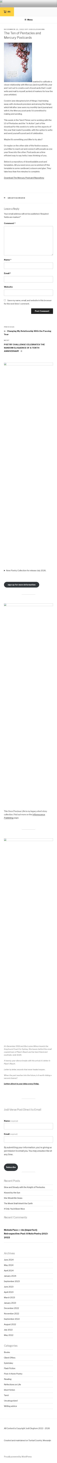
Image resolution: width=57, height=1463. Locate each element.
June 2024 (9, 1260)
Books (7, 1352)
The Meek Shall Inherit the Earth (18, 1203)
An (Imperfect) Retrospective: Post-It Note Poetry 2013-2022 (26, 1234)
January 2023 (10, 1303)
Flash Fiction (9, 1368)
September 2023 (12, 1281)
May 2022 (8, 1335)
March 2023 (9, 1297)
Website (8, 287)
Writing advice (10, 1406)
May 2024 (8, 1265)
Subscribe (11, 1167)
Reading (8, 1379)
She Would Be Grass (13, 1198)
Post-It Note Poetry (13, 1374)
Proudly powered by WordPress (18, 1456)
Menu (30, 20)
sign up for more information (22, 585)
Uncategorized (16, 198)
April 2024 (9, 1270)
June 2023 (8, 1287)
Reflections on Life (12, 1384)
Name (7, 260)
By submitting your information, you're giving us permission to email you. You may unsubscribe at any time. (28, 1151)
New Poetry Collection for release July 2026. (26, 570)
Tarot (6, 1395)
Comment (9, 223)
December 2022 (11, 1308)
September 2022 (12, 1319)
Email (7, 273)
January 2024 (10, 1276)
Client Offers (9, 1358)
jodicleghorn (37, 29)
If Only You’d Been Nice (14, 1209)
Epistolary (8, 1363)
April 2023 (8, 1292)
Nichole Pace (11, 1230)
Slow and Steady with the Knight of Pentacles (24, 1187)
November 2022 (11, 1313)
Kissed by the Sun (12, 1192)
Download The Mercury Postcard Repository (24, 178)
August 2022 (10, 1324)
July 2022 (8, 1330)
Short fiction (9, 1390)
